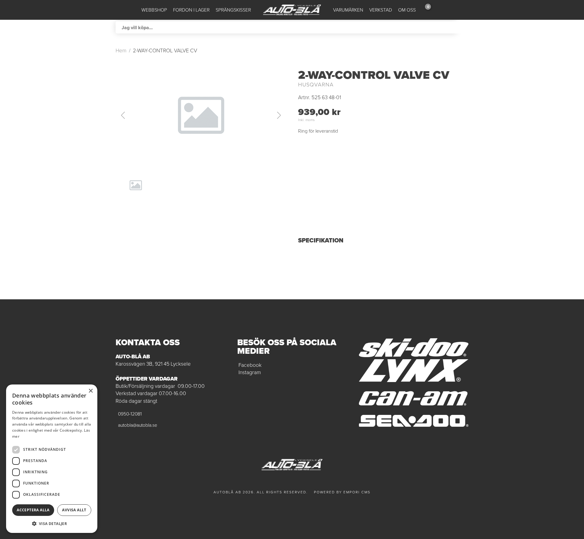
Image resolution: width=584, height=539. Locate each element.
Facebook (250, 365)
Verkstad (380, 9)
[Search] (462, 27)
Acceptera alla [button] (33, 510)
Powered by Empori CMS (342, 492)
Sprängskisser (233, 9)
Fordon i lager (191, 9)
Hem (121, 50)
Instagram (249, 372)
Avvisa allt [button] (74, 510)
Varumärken (348, 9)
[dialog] (51, 458)
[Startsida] (292, 10)
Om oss (407, 9)
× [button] (90, 391)
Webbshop (154, 9)
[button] (200, 115)
